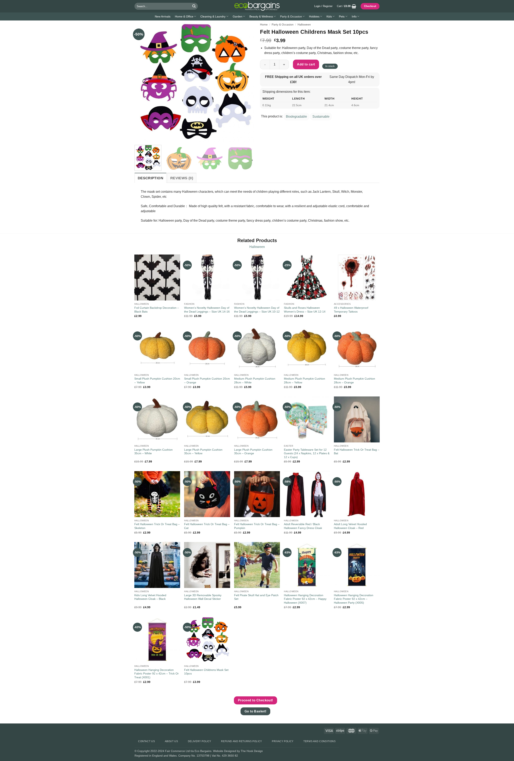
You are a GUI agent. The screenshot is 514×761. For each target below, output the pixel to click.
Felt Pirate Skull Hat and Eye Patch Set (256, 597)
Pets (342, 16)
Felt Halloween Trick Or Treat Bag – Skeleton (157, 526)
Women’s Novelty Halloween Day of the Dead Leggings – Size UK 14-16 (207, 309)
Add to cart (306, 64)
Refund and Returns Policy (241, 741)
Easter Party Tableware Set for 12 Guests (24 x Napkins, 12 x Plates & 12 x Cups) (306, 453)
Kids (329, 16)
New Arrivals (162, 16)
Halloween (304, 24)
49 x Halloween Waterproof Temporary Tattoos (351, 309)
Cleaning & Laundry (212, 16)
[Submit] (194, 6)
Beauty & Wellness (261, 16)
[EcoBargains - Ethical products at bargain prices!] (257, 6)
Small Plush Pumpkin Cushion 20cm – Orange (207, 380)
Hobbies (314, 16)
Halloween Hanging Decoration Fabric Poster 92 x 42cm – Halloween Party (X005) (353, 599)
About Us (171, 741)
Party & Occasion (291, 16)
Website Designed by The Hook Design (238, 751)
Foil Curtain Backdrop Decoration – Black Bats (156, 309)
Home (264, 24)
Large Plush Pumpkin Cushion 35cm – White (153, 451)
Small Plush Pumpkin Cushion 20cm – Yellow (157, 380)
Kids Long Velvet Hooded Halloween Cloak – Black (150, 597)
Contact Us (146, 741)
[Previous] (142, 82)
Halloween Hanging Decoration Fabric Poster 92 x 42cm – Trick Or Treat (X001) (156, 673)
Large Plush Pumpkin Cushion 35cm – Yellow (203, 451)
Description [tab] (150, 178)
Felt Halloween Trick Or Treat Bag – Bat (356, 451)
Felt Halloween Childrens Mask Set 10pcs (206, 671)
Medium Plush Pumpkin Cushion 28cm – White (254, 380)
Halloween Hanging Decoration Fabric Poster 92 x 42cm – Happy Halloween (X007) (305, 599)
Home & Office (184, 16)
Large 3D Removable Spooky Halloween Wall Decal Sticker (202, 597)
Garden (237, 16)
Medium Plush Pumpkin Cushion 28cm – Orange (354, 380)
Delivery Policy (199, 741)
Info (354, 16)
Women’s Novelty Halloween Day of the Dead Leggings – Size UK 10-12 (257, 309)
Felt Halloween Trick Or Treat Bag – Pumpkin (256, 526)
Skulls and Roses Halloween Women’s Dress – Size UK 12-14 (304, 309)
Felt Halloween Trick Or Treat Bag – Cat (206, 526)
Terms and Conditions (319, 741)
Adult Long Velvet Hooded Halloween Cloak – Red (350, 526)
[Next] (246, 82)
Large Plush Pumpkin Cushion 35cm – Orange (253, 451)
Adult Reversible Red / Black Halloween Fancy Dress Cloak (303, 526)
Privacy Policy (283, 741)
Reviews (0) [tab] (181, 178)
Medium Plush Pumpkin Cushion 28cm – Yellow (304, 380)
